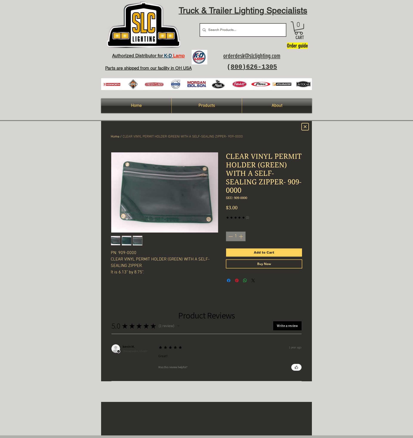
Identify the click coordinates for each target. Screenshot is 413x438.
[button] (299, 28)
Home (115, 137)
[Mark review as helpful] (296, 367)
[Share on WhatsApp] (245, 280)
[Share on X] (253, 280)
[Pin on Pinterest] (236, 280)
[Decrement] (230, 236)
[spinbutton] (236, 236)
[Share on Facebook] (228, 280)
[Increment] (241, 236)
